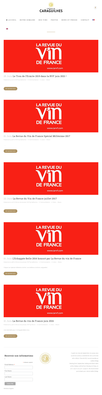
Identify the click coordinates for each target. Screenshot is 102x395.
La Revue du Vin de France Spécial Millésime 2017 (41, 136)
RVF (16, 80)
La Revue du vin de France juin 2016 (33, 321)
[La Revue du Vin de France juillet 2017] (51, 178)
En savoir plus (10, 88)
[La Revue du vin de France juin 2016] (51, 301)
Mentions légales (9, 388)
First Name (8, 371)
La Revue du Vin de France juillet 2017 (35, 198)
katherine (23, 80)
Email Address (10, 365)
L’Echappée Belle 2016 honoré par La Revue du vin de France (47, 258)
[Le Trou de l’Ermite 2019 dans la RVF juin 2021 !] (51, 56)
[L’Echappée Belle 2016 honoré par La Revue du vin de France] (51, 238)
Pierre (33, 324)
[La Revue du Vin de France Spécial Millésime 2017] (51, 116)
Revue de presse (20, 202)
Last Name (8, 377)
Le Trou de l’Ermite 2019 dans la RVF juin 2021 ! (40, 76)
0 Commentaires (33, 80)
